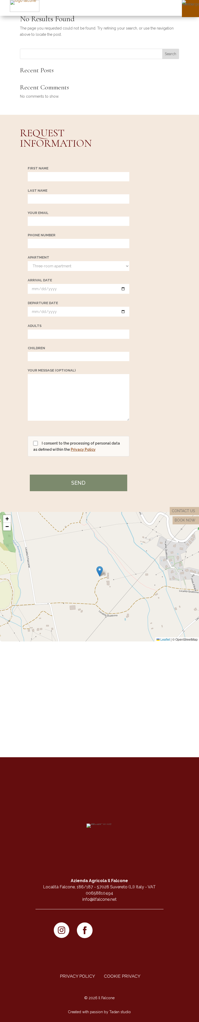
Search (170, 54)
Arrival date (40, 280)
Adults (34, 326)
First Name (38, 168)
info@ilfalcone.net (99, 899)
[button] (99, 571)
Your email (38, 213)
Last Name (37, 190)
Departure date (43, 303)
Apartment (38, 257)
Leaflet (165, 639)
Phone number (41, 235)
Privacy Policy (83, 449)
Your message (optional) (52, 370)
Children (36, 348)
